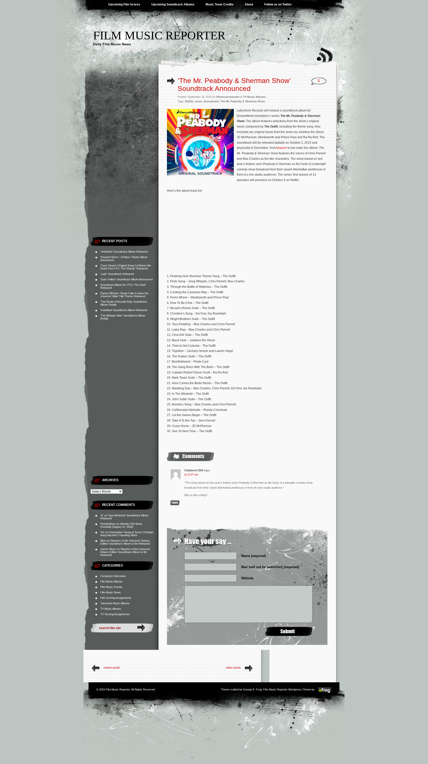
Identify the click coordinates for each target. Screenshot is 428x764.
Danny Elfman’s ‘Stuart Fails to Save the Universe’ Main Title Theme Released (124, 295)
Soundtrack (211, 101)
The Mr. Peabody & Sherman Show (242, 101)
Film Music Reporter (159, 35)
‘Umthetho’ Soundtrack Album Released (124, 251)
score (198, 101)
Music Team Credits (220, 4)
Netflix (189, 101)
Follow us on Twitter (278, 4)
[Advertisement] (124, 159)
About (249, 4)
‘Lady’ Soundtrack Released (117, 273)
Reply (175, 502)
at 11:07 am (191, 474)
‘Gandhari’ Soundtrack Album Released (123, 310)
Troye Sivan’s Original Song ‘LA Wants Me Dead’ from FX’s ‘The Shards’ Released (125, 267)
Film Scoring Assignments (115, 597)
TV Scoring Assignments (115, 614)
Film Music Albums (111, 581)
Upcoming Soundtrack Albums (172, 4)
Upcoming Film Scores (124, 4)
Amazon (281, 148)
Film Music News (110, 592)
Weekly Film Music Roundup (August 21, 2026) (121, 525)
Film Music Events (111, 586)
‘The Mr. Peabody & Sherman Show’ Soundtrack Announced (234, 84)
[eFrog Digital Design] (325, 692)
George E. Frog (252, 689)
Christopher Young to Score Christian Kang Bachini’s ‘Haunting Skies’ (126, 534)
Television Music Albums (115, 603)
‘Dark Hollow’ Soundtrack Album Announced (126, 279)
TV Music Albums (110, 608)
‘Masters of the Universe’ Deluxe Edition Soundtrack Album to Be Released (125, 542)
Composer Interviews (113, 576)
